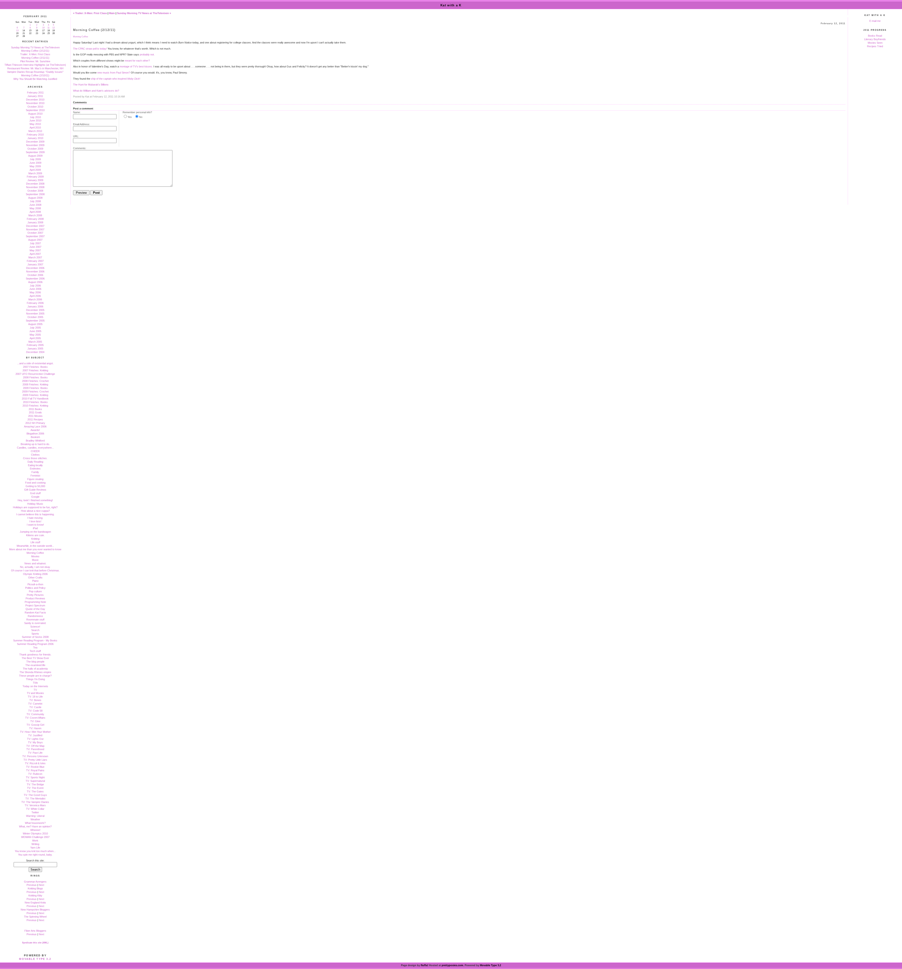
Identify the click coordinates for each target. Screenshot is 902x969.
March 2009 (35, 173)
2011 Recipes (35, 419)
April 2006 (35, 296)
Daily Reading (35, 461)
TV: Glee (35, 721)
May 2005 (35, 334)
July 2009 (35, 159)
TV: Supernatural (35, 780)
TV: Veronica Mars (35, 805)
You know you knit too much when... (35, 851)
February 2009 (35, 176)
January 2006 (35, 306)
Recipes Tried (875, 46)
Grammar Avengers (35, 881)
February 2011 (35, 92)
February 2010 (35, 134)
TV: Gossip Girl (35, 724)
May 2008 (35, 208)
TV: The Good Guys (35, 795)
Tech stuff (35, 651)
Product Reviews (35, 598)
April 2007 (35, 253)
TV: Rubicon (35, 773)
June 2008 (35, 204)
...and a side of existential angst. (35, 363)
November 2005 (35, 313)
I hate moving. (35, 517)
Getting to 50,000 (35, 486)
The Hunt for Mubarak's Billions (91, 84)
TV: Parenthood (35, 749)
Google (35, 496)
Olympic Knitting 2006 (35, 574)
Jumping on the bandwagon (35, 531)
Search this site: (35, 860)
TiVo (35, 682)
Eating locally (35, 465)
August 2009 (35, 155)
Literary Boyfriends (875, 39)
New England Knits (35, 902)
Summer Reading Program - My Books (35, 640)
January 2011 (35, 96)
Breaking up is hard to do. (35, 444)
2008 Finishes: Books (35, 377)
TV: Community (35, 714)
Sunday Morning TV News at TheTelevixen (35, 47)
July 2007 (35, 243)
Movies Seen (875, 42)
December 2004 (35, 352)
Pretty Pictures (35, 594)
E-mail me (875, 20)
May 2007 (35, 250)
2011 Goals (35, 412)
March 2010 (35, 131)
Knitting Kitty (35, 895)
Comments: (79, 148)
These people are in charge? (35, 675)
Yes (130, 117)
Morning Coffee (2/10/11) (35, 75)
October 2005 (35, 317)
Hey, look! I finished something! (35, 500)
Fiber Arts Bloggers (35, 930)
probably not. (147, 54)
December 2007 (35, 226)
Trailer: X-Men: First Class (35, 54)
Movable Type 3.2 (35, 958)
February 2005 (35, 345)
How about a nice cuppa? (35, 510)
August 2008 (35, 197)
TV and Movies (35, 693)
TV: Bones (35, 700)
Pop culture (35, 591)
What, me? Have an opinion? (35, 826)
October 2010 (35, 106)
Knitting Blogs (35, 888)
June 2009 (35, 162)
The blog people (35, 661)
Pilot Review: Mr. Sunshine (35, 61)
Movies (35, 556)
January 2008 (35, 222)
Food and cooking (35, 482)
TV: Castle (35, 707)
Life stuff (35, 542)
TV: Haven (35, 728)
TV (35, 689)
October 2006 (35, 275)
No (140, 117)
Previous (32, 885)
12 (53, 28)
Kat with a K (451, 5)
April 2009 (35, 169)
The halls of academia (35, 668)
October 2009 (35, 148)
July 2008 (35, 201)
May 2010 (35, 124)
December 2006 (35, 268)
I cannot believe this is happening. (35, 514)
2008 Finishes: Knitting (35, 384)
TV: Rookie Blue (35, 766)
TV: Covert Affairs (35, 717)
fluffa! (424, 965)
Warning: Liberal (35, 815)
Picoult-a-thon (35, 584)
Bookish (35, 437)
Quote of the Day (35, 609)
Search (35, 630)
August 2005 (35, 324)
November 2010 (35, 103)
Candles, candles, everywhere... (35, 447)
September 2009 (35, 152)
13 (17, 30)
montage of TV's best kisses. (136, 66)
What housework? (35, 823)
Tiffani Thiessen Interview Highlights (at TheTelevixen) (35, 64)
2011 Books (35, 409)
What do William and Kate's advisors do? (96, 90)
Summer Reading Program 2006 (35, 644)
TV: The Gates (35, 791)
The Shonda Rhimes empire (35, 672)
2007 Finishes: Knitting (35, 370)
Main (112, 13)
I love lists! (35, 521)
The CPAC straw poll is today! (90, 48)
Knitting (35, 538)
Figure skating (35, 479)
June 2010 (35, 120)
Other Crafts (35, 577)
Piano (35, 580)
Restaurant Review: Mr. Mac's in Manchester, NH (35, 68)
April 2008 (35, 211)
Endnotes (35, 468)
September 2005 (35, 320)
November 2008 (35, 187)
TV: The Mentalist (35, 798)
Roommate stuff (35, 619)
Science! (35, 626)
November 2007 (35, 229)
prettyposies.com (452, 965)
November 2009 (35, 145)
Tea (35, 647)
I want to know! (35, 524)
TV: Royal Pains (35, 770)
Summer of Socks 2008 (35, 637)
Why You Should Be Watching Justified (35, 79)
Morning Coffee (35, 552)
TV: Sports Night (35, 777)
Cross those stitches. (35, 458)
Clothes (35, 454)
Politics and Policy (35, 587)
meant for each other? (137, 60)
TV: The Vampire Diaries (35, 802)
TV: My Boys (35, 742)
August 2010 (35, 113)
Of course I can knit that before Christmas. (35, 570)
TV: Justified (35, 735)
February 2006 (35, 303)
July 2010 (35, 117)
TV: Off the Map (35, 745)
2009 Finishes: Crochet (35, 391)
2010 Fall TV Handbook (35, 398)
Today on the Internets (35, 686)
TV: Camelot (35, 703)
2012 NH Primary (35, 423)
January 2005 (35, 348)
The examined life (35, 665)
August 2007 (35, 239)
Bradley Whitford (35, 440)
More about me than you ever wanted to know (35, 549)
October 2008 (35, 190)
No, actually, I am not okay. (35, 567)
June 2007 (35, 246)
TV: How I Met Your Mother (35, 731)
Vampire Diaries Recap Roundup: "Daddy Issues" (35, 71)
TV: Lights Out (35, 738)
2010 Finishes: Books (35, 402)
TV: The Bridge (35, 784)
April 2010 (35, 127)
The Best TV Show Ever (35, 658)
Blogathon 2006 (35, 433)
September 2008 (35, 194)
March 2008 (35, 215)
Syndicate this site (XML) (35, 943)
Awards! (35, 430)
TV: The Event (35, 788)
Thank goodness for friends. (35, 654)
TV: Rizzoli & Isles (35, 763)
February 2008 (35, 218)
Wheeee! (35, 830)
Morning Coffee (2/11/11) (35, 57)
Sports (35, 633)
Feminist (35, 475)
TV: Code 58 (35, 710)
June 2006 (35, 288)
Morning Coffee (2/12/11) (35, 50)
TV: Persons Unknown (35, 756)
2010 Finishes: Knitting (35, 405)
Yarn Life (35, 847)
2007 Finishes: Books (35, 366)
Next (41, 885)
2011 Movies (35, 416)
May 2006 (35, 292)
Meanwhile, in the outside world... (35, 545)
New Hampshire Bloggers (35, 909)
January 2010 (35, 138)
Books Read (875, 35)
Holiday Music (35, 503)
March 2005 (35, 341)
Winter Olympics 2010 (35, 833)
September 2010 (35, 110)
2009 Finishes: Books (35, 388)
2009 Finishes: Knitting (35, 395)
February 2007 (35, 261)
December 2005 (35, 310)
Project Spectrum (35, 605)
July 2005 (35, 327)
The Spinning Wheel (35, 916)
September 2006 (35, 278)
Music (35, 559)
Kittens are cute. (35, 535)
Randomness (35, 616)
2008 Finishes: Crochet (35, 381)
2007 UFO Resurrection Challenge (35, 373)
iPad (35, 528)
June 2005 (35, 331)
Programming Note (35, 602)
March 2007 (35, 257)
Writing (35, 844)
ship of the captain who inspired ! (115, 78)
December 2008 (35, 183)
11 (48, 28)
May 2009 (35, 166)
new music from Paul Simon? (113, 72)
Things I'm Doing (35, 679)
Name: (77, 112)
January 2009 (35, 180)
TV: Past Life (35, 752)
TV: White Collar (35, 808)
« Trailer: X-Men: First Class (90, 13)
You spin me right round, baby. (35, 854)
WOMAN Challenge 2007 (35, 837)
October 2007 (35, 232)
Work (35, 840)
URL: (76, 136)
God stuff (35, 493)
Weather (35, 819)
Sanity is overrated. (35, 623)
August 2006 (35, 282)
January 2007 (35, 264)
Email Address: (81, 124)
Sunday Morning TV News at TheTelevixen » (144, 13)
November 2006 (35, 271)
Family (35, 472)
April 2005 (35, 338)
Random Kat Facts (35, 612)
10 (43, 28)
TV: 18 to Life (35, 696)
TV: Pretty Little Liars (35, 759)
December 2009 (35, 141)
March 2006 (35, 299)
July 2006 (35, 285)
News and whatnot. (35, 563)
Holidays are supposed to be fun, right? (35, 507)
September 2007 (35, 236)
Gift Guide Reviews (35, 489)
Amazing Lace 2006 (35, 426)
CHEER (35, 451)
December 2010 (35, 99)
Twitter (35, 812)
